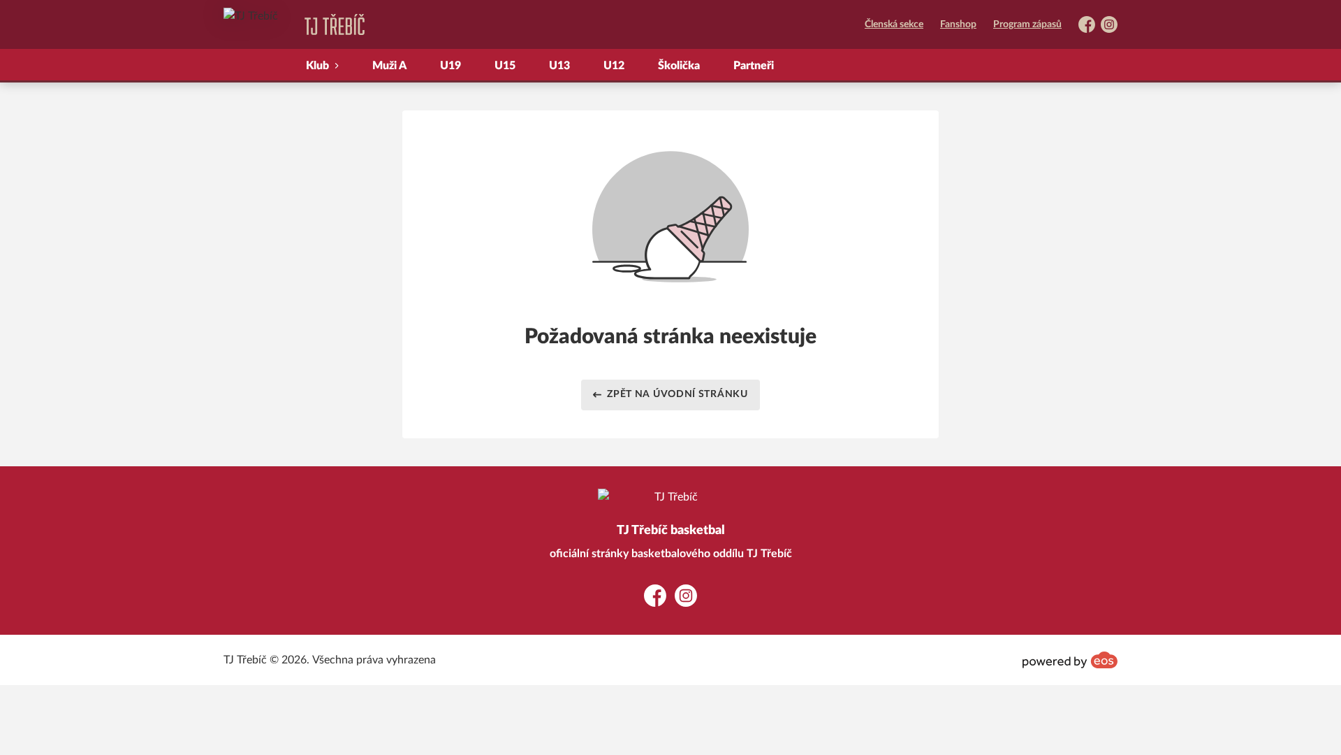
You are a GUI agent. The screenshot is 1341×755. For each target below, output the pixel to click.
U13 (559, 65)
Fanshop (958, 24)
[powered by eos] (1070, 660)
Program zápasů (1027, 24)
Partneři (753, 65)
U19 (450, 65)
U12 (613, 65)
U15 (504, 65)
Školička (679, 65)
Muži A (389, 65)
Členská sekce (894, 24)
